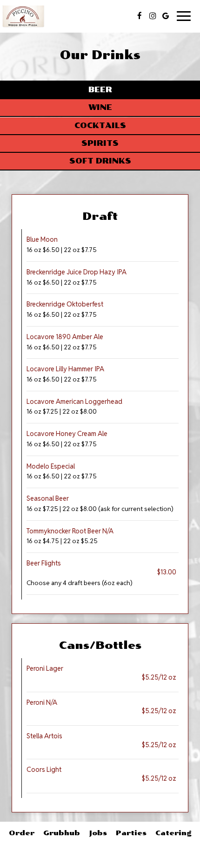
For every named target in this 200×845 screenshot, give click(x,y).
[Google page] (165, 15)
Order (21, 833)
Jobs (98, 833)
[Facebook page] (139, 15)
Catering (173, 833)
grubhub (61, 833)
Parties (131, 833)
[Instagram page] (152, 15)
